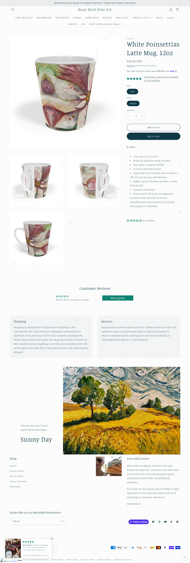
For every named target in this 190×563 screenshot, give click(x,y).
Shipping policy (104, 559)
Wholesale (15, 486)
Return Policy (16, 476)
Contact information (122, 559)
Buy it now (153, 136)
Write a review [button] (118, 298)
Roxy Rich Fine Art (24, 559)
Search (13, 466)
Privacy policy (72, 559)
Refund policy (57, 559)
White (133, 103)
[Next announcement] (180, 3)
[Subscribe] (62, 521)
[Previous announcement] (10, 3)
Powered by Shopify (40, 559)
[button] (13, 9)
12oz (132, 91)
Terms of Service (18, 481)
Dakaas (19, 560)
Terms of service (87, 559)
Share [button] (132, 147)
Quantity (131, 110)
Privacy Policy (17, 471)
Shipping (131, 65)
